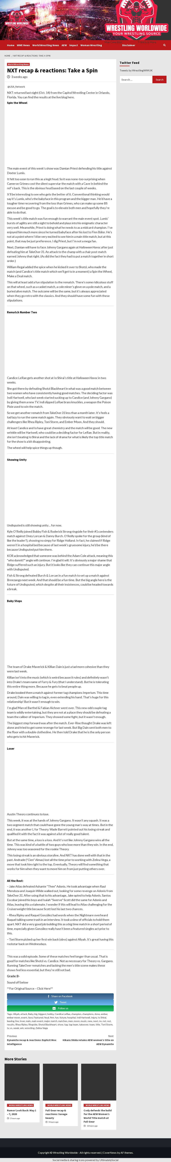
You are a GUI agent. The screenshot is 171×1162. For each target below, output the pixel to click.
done (97, 1014)
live (17, 1021)
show (60, 1024)
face (30, 1017)
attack (24, 1014)
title (98, 1024)
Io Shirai (102, 1017)
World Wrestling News (45, 45)
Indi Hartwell (83, 1017)
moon (77, 1021)
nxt (104, 1021)
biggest (18, 723)
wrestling (30, 1028)
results (10, 1024)
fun (57, 1017)
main (28, 1021)
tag (65, 692)
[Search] (164, 45)
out (109, 1021)
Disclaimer (128, 45)
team (16, 667)
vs (11, 1028)
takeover (83, 1024)
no (100, 1021)
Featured (38, 1017)
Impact (73, 45)
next (95, 1021)
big (35, 1014)
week (40, 168)
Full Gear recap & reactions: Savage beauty (56, 1114)
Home (10, 45)
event (24, 1017)
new (90, 1021)
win (26, 406)
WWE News (23, 45)
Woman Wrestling (91, 45)
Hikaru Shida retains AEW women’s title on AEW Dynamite (88, 1040)
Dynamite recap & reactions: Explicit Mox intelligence (31, 1040)
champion (76, 1014)
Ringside (32, 1024)
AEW (64, 45)
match (54, 1021)
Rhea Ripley (21, 1024)
